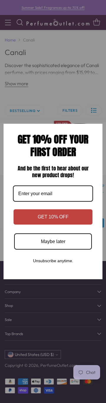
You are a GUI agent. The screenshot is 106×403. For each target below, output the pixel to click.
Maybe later (53, 241)
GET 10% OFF (53, 216)
